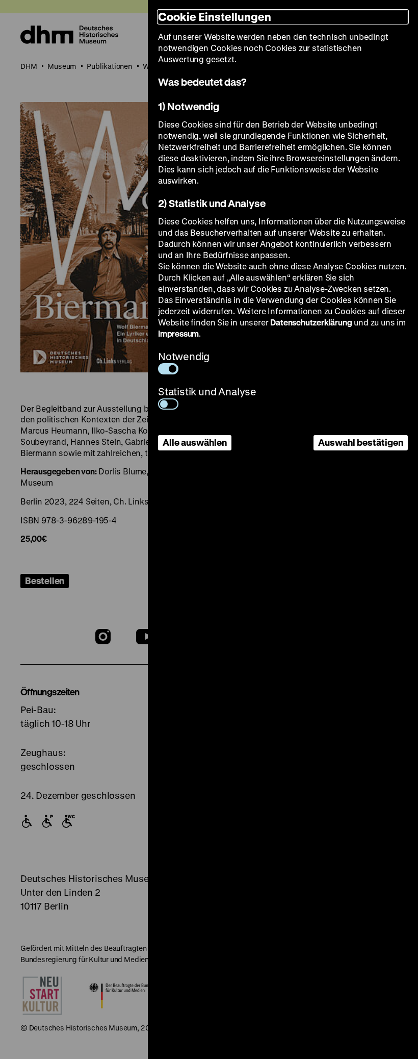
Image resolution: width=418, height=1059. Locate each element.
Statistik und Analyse (207, 391)
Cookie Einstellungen (214, 16)
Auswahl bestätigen (360, 442)
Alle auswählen (195, 442)
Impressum (178, 333)
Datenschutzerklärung (311, 322)
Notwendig (184, 356)
